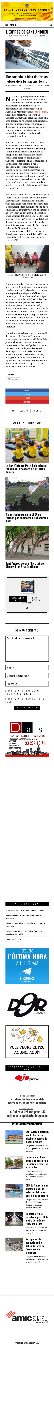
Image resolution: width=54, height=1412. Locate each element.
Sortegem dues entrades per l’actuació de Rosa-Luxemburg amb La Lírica (23, 933)
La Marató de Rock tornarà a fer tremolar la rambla (24, 910)
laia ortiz (36, 411)
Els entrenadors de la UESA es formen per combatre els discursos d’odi (26, 517)
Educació (24, 411)
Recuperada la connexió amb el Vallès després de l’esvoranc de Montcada (35, 1246)
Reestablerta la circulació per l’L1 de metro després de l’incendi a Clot (37, 1219)
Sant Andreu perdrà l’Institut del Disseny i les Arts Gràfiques (24, 565)
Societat (29, 85)
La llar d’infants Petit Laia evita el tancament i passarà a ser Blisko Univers (26, 468)
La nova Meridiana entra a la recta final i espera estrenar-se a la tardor (37, 1162)
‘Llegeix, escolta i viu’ (13, 939)
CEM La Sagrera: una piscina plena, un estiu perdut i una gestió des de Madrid (37, 1190)
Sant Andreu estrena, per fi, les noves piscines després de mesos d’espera (37, 1137)
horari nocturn (39, 112)
